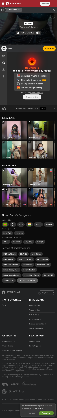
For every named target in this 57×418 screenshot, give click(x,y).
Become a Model (8, 341)
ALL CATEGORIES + (27, 280)
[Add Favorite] (4, 48)
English (45, 293)
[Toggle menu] (3, 3)
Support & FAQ (35, 341)
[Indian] (29, 224)
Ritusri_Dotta (9, 215)
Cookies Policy (35, 319)
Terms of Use (34, 310)
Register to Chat (32, 97)
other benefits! (36, 93)
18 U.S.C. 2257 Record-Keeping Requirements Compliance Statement (28, 400)
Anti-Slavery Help (36, 328)
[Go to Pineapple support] (4, 391)
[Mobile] (13, 224)
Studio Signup (7, 346)
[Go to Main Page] (17, 3)
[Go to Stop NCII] (17, 391)
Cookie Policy (37, 408)
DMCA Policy (34, 315)
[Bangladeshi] (5, 224)
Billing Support (35, 346)
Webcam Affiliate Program (12, 350)
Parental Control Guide (38, 324)
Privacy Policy (34, 305)
